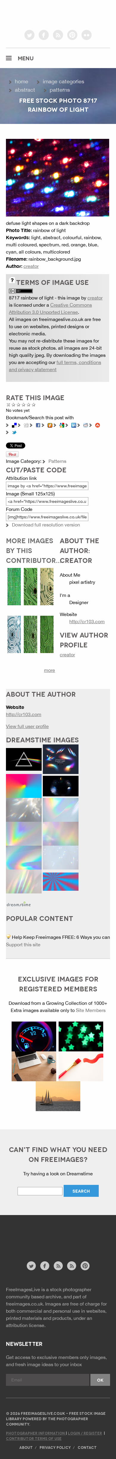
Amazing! (33, 404)
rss (58, 35)
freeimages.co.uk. (25, 1303)
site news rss (58, 1265)
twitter (29, 35)
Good (23, 404)
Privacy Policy (55, 1447)
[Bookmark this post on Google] (61, 424)
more (49, 670)
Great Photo (28, 404)
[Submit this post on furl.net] (50, 424)
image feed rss (71, 1265)
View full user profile (27, 726)
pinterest (72, 35)
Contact (87, 1447)
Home (21, 81)
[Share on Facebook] (38, 424)
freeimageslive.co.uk (39, 13)
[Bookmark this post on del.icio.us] (14, 424)
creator (31, 266)
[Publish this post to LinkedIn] (73, 424)
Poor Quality (13, 404)
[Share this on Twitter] (14, 431)
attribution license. (26, 1325)
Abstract (25, 90)
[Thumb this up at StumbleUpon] (97, 424)
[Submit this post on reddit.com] (85, 424)
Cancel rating (8, 404)
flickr (86, 35)
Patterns (60, 90)
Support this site (23, 944)
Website (38, 1241)
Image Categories (63, 81)
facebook (44, 35)
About (26, 1447)
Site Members (91, 1010)
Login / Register (85, 1433)
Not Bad (18, 404)
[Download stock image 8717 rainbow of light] (57, 177)
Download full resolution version (46, 524)
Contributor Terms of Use (34, 1438)
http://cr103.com (87, 621)
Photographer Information (36, 1433)
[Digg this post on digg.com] (26, 424)
